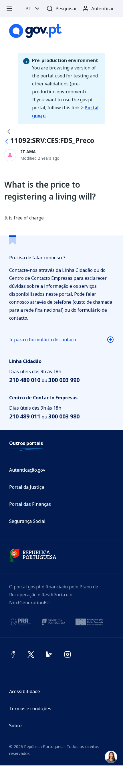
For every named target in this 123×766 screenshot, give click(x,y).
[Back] (6, 141)
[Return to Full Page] (8, 131)
